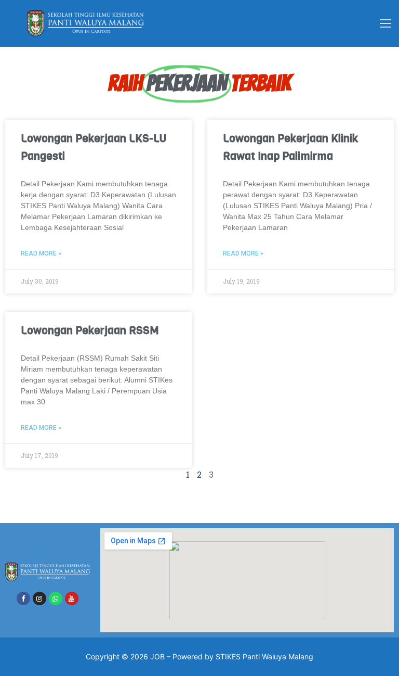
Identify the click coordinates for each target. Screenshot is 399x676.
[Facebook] (23, 598)
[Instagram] (39, 598)
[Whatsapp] (55, 598)
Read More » (41, 253)
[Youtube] (71, 598)
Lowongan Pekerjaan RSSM (89, 330)
